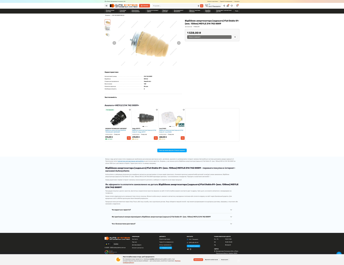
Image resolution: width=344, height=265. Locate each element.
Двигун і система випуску (194, 11)
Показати (214, 6)
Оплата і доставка (164, 239)
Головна (107, 15)
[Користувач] (224, 6)
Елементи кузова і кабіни (152, 11)
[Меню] (106, 6)
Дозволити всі (198, 259)
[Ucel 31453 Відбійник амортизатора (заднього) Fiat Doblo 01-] (172, 118)
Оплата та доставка (212, 1)
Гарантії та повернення (226, 1)
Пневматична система (110, 11)
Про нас (134, 242)
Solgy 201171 (136, 128)
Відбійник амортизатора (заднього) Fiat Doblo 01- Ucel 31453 (171, 131)
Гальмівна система (123, 11)
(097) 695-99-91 (193, 242)
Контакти (237, 1)
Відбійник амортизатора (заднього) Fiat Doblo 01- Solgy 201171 (144, 131)
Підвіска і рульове (165, 11)
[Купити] (129, 138)
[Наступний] (179, 43)
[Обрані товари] (232, 6)
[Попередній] (114, 43)
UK (108, 244)
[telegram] (188, 249)
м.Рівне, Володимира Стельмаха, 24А (115, 1)
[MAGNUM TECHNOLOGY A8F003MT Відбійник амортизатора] (118, 118)
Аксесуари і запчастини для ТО (223, 11)
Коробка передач (207, 11)
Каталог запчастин (138, 248)
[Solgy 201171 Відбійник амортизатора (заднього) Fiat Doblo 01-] (145, 118)
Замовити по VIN (166, 247)
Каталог (145, 5)
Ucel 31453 (162, 128)
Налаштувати (224, 259)
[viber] (190, 249)
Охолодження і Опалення (178, 11)
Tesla (236, 11)
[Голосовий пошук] (198, 6)
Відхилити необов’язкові (211, 259)
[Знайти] (201, 5)
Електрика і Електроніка (136, 11)
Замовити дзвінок (194, 246)
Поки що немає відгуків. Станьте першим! (172, 150)
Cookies (116, 244)
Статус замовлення (165, 245)
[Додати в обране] (235, 37)
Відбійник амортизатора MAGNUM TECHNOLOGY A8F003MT (115, 131)
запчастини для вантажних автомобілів (131, 161)
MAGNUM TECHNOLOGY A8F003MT (116, 128)
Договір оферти (136, 245)
